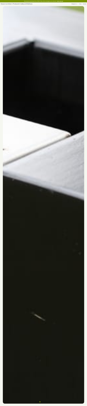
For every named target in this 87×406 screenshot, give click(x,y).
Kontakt (84, 3)
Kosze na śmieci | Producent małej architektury (16, 4)
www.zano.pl (60, 1)
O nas (80, 3)
